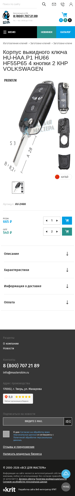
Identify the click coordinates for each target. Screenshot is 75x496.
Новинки (46, 32)
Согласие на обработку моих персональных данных (31, 433)
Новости (8, 348)
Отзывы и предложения (18, 447)
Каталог (65, 32)
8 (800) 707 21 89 (25, 16)
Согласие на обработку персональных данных (25, 482)
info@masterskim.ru (54, 4)
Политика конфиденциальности (51, 479)
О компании (11, 343)
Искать (43, 4)
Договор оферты (27, 479)
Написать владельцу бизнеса (22, 454)
